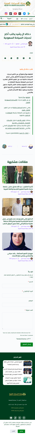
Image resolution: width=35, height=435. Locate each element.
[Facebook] (30, 58)
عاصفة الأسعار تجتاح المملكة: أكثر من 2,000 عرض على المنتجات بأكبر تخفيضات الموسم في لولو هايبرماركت (13, 371)
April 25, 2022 (23, 133)
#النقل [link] (16, 77)
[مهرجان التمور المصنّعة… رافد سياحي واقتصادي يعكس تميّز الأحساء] (17, 241)
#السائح (10, 126)
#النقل (28, 103)
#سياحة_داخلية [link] (28, 79)
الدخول (30, 19)
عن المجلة (24, 400)
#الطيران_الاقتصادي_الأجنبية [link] (17, 87)
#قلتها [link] (30, 74)
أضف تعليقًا (29, 310)
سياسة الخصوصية (21, 339)
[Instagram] (24, 417)
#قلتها (28, 97)
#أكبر (24, 100)
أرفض (13, 431)
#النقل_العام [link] (8, 79)
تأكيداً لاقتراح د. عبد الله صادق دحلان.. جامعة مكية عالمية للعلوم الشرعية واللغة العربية (18, 187)
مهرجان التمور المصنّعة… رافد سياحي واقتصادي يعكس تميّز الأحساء (20, 254)
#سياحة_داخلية (18, 108)
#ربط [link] (31, 82)
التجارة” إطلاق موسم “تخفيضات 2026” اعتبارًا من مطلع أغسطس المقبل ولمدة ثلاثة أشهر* (13, 380)
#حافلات (27, 115)
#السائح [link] (15, 90)
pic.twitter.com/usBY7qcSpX (14, 128)
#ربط (27, 113)
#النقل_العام (26, 110)
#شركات (9, 120)
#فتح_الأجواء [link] (11, 85)
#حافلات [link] (30, 85)
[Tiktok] (15, 417)
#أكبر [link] (14, 74)
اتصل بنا (19, 400)
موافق (21, 431)
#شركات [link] (30, 87)
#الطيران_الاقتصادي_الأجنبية (21, 123)
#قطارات (9, 113)
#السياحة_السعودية (11, 100)
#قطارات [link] (12, 82)
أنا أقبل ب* (23, 339)
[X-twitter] (19, 417)
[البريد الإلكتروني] (5, 58)
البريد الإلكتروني (27, 291)
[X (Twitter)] (24, 58)
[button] (17, 19)
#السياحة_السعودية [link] (26, 77)
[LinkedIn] (17, 58)
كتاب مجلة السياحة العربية (16, 47)
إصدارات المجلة (24, 19)
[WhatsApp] (11, 58)
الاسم (30, 282)
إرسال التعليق (26, 344)
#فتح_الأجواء (21, 120)
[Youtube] (11, 417)
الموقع (31, 301)
